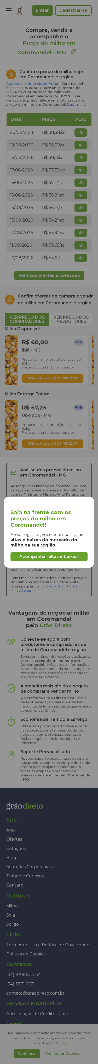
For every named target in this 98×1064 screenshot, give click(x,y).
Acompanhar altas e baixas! (49, 556)
